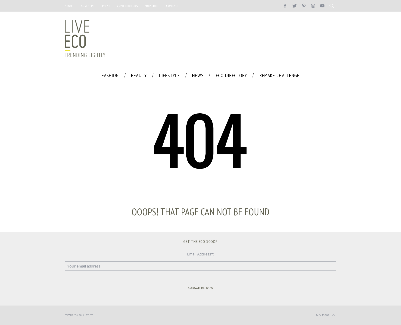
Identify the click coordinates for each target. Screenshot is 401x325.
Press (106, 6)
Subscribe (152, 6)
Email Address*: (200, 254)
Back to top (322, 315)
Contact (172, 6)
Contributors (127, 6)
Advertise (88, 6)
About (69, 6)
